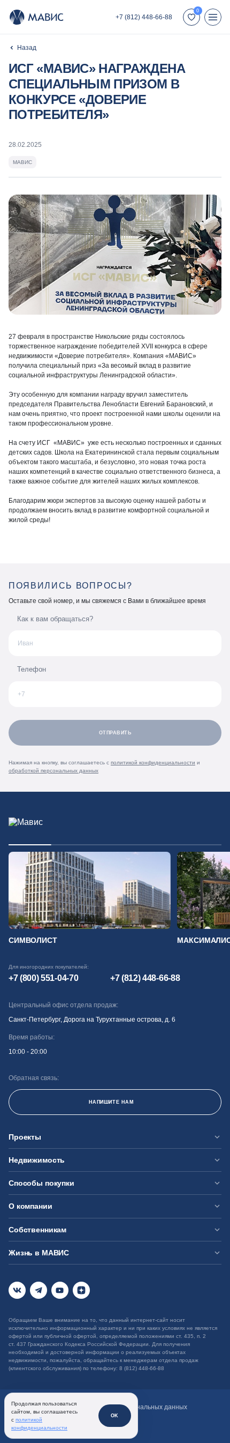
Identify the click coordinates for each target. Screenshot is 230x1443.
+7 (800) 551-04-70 (43, 978)
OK (115, 1415)
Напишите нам (111, 1102)
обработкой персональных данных (53, 770)
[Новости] (22, 48)
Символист (33, 940)
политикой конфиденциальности (153, 762)
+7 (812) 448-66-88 (144, 17)
